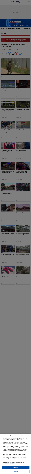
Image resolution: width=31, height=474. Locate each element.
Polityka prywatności (21, 451)
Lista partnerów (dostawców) (9, 463)
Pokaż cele (15, 471)
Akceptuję (15, 467)
